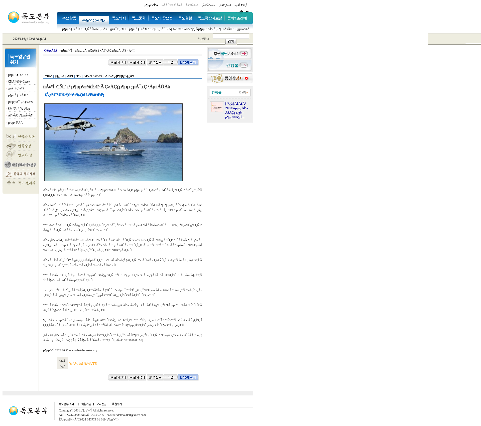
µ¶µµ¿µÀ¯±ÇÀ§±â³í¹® (166, 29)
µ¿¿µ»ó (59, 76)
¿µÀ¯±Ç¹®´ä (118, 29)
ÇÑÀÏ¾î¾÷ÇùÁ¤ (96, 29)
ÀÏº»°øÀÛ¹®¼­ (93, 76)
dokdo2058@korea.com (131, 415)
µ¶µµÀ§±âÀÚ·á (72, 29)
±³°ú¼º (47, 76)
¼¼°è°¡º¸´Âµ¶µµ (194, 29)
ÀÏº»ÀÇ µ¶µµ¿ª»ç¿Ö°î (119, 76)
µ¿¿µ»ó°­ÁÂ (242, 29)
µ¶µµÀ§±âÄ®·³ (139, 29)
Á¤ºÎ (70, 76)
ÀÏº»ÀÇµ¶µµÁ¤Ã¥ (220, 29)
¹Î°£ (78, 76)
